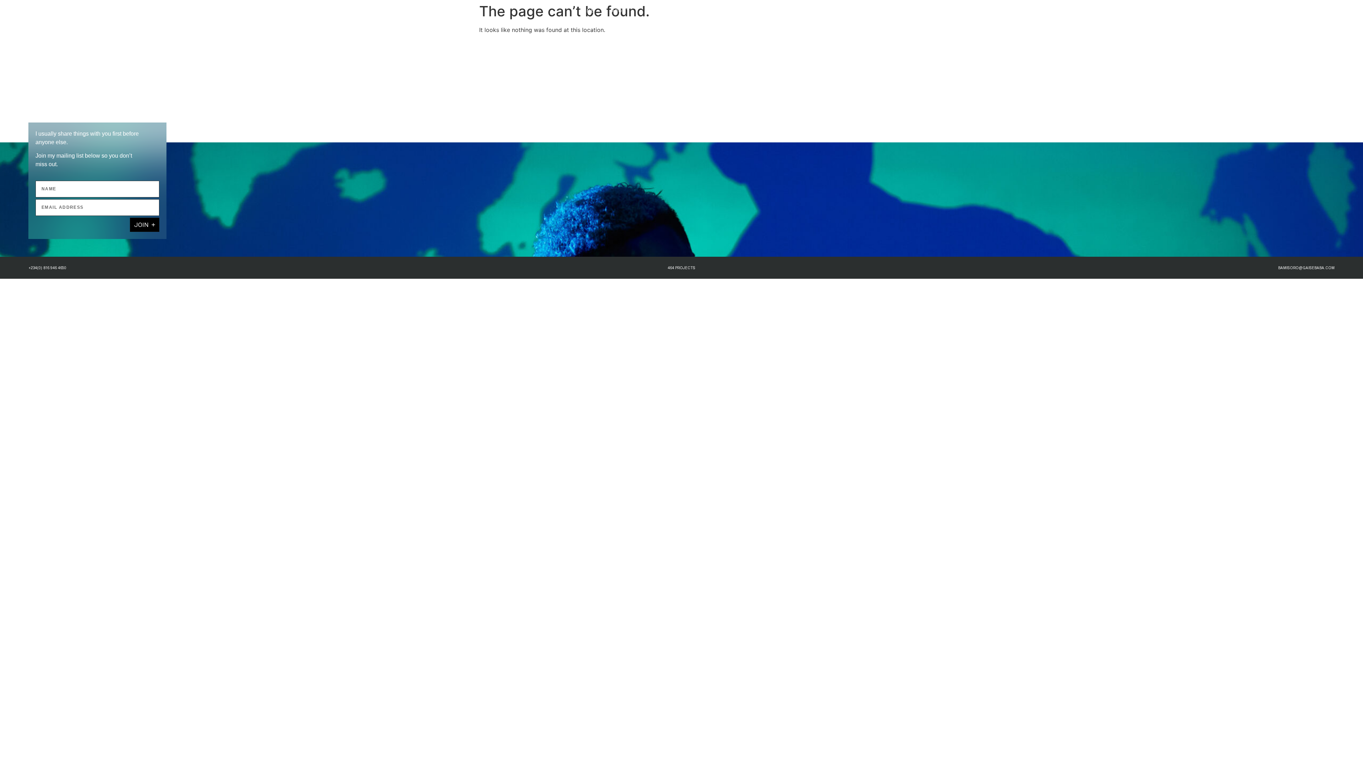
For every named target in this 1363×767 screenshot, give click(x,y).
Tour (654, 10)
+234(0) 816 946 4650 (47, 268)
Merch (741, 10)
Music (775, 10)
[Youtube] (1290, 11)
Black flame (697, 10)
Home (586, 10)
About (621, 10)
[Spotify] (1303, 11)
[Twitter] (1278, 11)
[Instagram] (1265, 11)
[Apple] (1316, 11)
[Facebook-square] (1329, 11)
